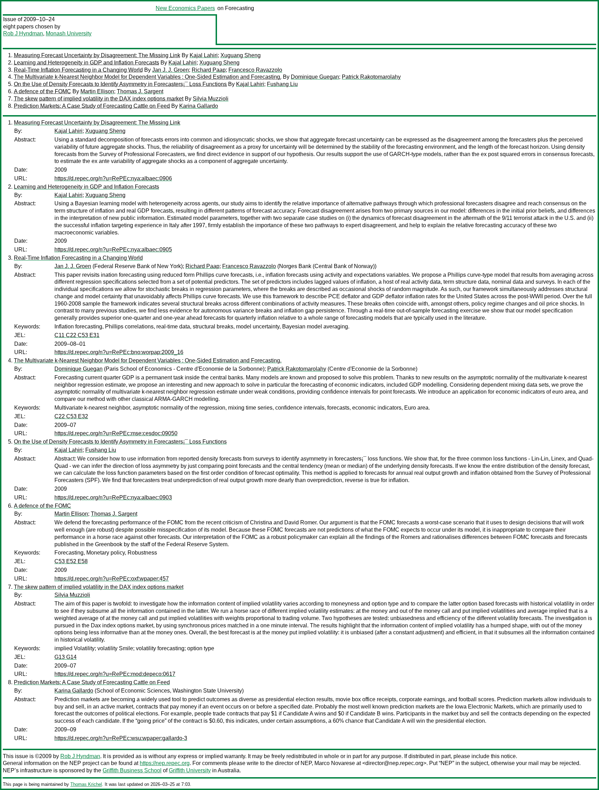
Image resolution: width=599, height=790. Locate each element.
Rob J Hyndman (23, 33)
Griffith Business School (132, 770)
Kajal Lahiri (204, 55)
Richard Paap (209, 70)
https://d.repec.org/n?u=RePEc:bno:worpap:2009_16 (118, 352)
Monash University (69, 33)
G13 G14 (65, 657)
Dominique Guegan (315, 77)
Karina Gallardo (198, 106)
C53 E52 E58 (71, 561)
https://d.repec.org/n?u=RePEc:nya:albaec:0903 (113, 497)
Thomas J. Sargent (140, 91)
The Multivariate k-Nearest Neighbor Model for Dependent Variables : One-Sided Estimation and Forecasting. (147, 77)
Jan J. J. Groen (170, 70)
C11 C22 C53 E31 (76, 335)
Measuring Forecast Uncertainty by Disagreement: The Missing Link (97, 55)
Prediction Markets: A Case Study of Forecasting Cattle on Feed (92, 106)
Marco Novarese (334, 763)
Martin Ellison (97, 91)
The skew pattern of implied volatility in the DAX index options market (98, 99)
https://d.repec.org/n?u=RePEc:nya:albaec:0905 (113, 249)
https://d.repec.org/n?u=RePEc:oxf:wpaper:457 (111, 579)
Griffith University (190, 770)
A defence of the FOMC (42, 91)
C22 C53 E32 (71, 416)
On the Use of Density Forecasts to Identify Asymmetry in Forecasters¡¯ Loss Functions (120, 84)
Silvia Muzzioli (210, 99)
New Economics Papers (185, 8)
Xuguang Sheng (240, 55)
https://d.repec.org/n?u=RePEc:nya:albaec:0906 (113, 178)
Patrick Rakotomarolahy (371, 77)
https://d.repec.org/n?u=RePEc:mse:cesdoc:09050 (115, 433)
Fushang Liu (282, 84)
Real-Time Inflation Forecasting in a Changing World (78, 70)
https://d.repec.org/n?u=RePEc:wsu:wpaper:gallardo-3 (120, 738)
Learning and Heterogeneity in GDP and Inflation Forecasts (86, 63)
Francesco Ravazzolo (255, 70)
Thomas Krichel (86, 784)
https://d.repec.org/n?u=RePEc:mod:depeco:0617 (114, 674)
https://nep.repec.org (165, 763)
